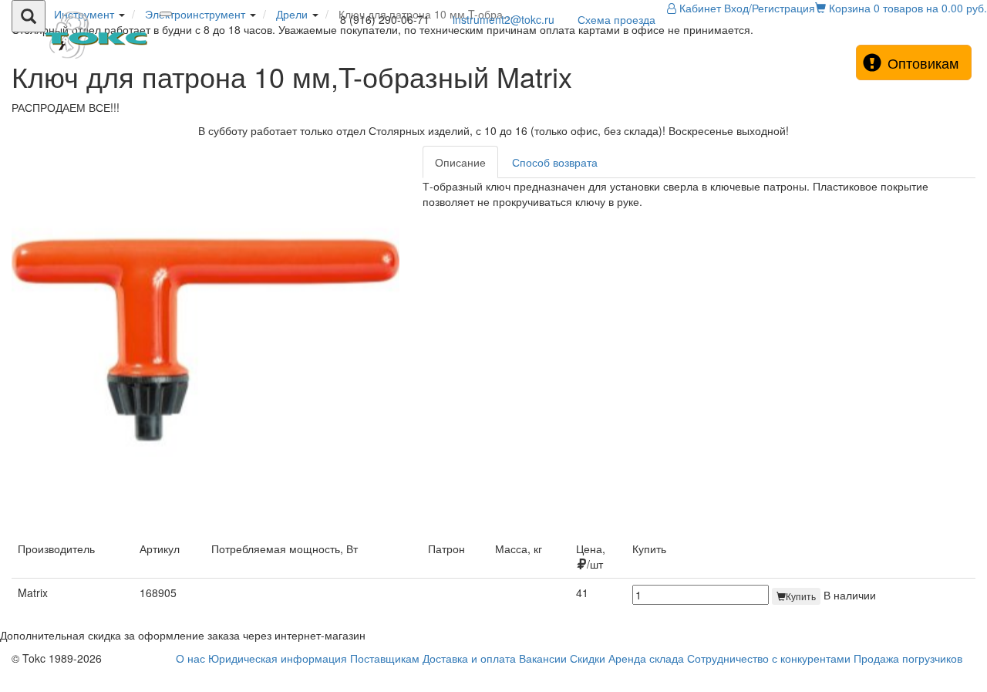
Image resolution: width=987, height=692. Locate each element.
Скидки (587, 658)
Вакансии (543, 658)
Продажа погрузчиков (908, 658)
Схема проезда (616, 19)
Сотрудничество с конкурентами (769, 658)
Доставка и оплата (469, 658)
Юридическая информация (277, 658)
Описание (460, 162)
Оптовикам (923, 62)
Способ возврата (555, 162)
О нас (190, 658)
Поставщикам (384, 658)
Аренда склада (646, 658)
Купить (801, 596)
